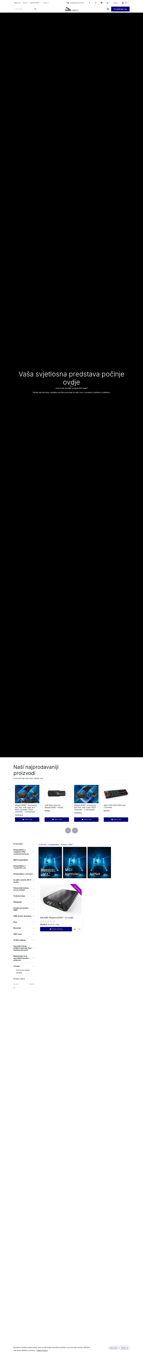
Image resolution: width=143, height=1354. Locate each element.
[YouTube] (101, 2)
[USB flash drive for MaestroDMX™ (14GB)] (27, 794)
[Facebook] (89, 2)
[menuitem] (17, 3)
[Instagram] (95, 2)
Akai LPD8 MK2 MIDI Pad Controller (85, 806)
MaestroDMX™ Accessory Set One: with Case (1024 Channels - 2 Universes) (55, 807)
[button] (68, 830)
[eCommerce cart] (108, 9)
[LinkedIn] (107, 2)
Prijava (115, 3)
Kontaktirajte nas (120, 9)
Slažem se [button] (124, 1348)
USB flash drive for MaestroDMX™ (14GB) (24, 806)
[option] (27, 803)
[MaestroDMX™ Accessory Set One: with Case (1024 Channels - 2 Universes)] (57, 794)
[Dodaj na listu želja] (79, 929)
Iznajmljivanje (53, 845)
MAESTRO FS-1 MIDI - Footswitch (113, 806)
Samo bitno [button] (114, 1348)
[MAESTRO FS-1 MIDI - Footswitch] (116, 794)
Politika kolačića (42, 1350)
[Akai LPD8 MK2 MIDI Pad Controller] (86, 794)
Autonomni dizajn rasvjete (23, 971)
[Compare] (74, 929)
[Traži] (35, 9)
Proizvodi (42, 845)
